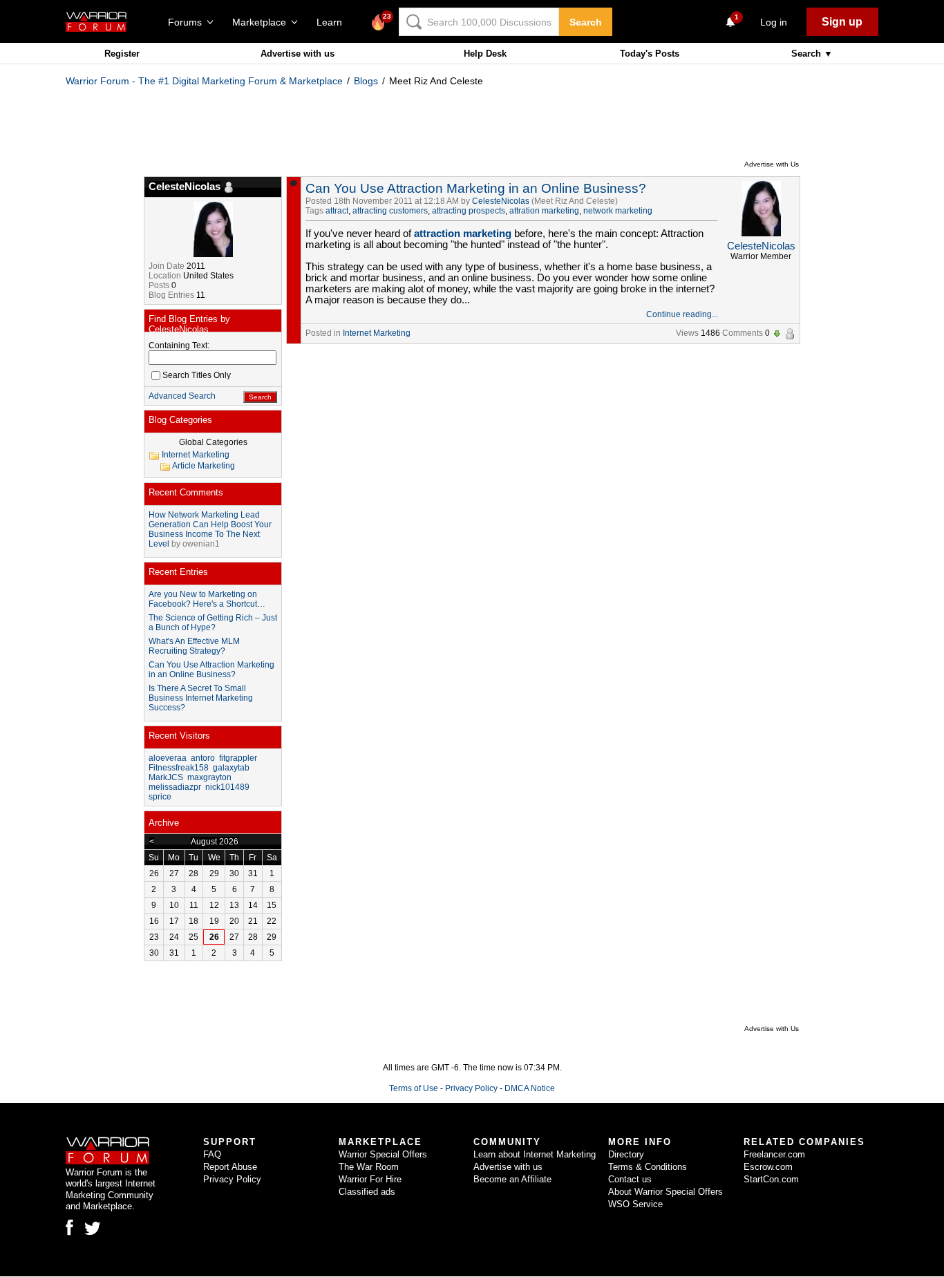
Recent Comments (186, 492)
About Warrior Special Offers (665, 1191)
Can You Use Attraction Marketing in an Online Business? (475, 188)
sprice (160, 797)
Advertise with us (297, 53)
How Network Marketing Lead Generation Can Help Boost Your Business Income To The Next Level (210, 529)
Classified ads (367, 1191)
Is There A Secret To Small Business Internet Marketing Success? (201, 697)
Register (122, 53)
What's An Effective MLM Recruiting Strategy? (194, 646)
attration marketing (544, 211)
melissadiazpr (175, 787)
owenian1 (201, 544)
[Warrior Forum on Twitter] (92, 1229)
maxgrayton (209, 777)
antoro (203, 758)
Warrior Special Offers (383, 1154)
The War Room (369, 1167)
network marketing (617, 211)
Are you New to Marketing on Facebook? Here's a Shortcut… (207, 599)
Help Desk (485, 53)
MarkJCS (166, 777)
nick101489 (227, 787)
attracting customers (390, 211)
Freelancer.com (774, 1154)
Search (585, 22)
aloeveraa (168, 758)
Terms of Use (413, 1088)
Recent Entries (178, 572)
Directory (626, 1154)
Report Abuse (230, 1167)
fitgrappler (238, 758)
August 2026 (214, 841)
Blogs (366, 80)
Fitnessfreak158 (179, 768)
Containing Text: (179, 345)
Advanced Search (182, 396)
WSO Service (635, 1204)
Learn (333, 22)
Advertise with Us (771, 164)
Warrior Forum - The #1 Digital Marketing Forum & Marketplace (204, 80)
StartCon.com (771, 1179)
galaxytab (231, 768)
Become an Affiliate (512, 1179)
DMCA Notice (529, 1088)
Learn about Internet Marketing (534, 1154)
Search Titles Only (196, 375)
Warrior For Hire (370, 1179)
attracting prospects (468, 211)
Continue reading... (682, 314)
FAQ (212, 1154)
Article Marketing (203, 466)
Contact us (630, 1179)
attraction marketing (462, 233)
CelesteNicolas (500, 201)
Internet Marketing (376, 333)
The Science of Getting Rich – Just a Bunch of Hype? (213, 622)
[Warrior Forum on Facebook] (69, 1227)
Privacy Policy (471, 1088)
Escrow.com (768, 1167)
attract (336, 211)
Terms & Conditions (647, 1167)
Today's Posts (649, 53)
